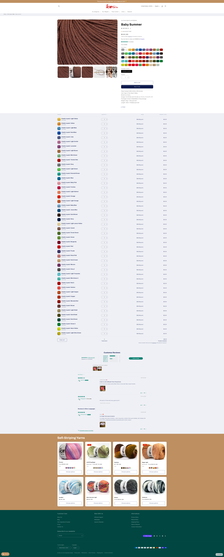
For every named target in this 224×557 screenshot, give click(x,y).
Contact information (108, 552)
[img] (81, 378)
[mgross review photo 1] (102, 388)
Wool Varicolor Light (92, 497)
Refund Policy (134, 519)
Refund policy (84, 552)
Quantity (123, 74)
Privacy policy (77, 552)
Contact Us (60, 526)
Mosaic (116, 497)
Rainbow (116, 462)
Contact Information (136, 526)
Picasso (61, 462)
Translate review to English (86, 430)
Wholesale (97, 519)
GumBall (61, 497)
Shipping (130, 36)
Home (5, 14)
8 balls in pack (127, 71)
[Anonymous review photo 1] (102, 424)
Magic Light (145, 462)
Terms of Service (135, 524)
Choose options (70, 471)
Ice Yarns (63, 552)
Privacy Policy (134, 517)
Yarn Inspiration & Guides (63, 522)
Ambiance (144, 497)
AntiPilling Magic (91, 462)
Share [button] (123, 106)
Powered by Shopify (69, 552)
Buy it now (137, 86)
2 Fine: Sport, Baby (11, 14)
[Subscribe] (82, 535)
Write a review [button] (136, 358)
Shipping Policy (135, 522)
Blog (58, 519)
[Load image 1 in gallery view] (63, 72)
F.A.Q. (58, 524)
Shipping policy (100, 552)
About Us (59, 517)
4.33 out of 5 (91, 357)
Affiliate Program (98, 517)
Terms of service (92, 552)
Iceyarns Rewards (98, 522)
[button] (59, 6)
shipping (154, 342)
